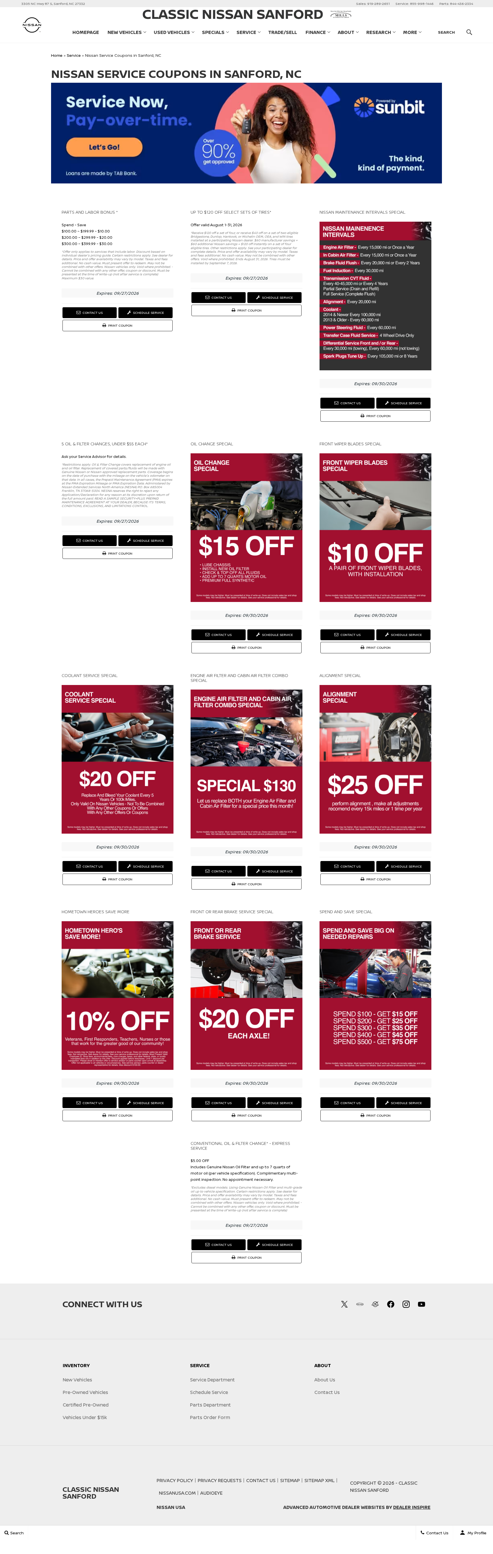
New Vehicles (125, 32)
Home (56, 55)
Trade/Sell (282, 32)
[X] (344, 1304)
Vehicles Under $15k (85, 1417)
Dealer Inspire (412, 1507)
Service (246, 32)
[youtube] (421, 1304)
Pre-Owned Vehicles (85, 1392)
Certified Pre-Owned (86, 1405)
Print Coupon (121, 327)
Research (378, 32)
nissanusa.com (177, 1493)
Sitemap (290, 1480)
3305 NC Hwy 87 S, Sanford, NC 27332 (53, 3)
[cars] (359, 1304)
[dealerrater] (375, 1304)
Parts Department (210, 1405)
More (410, 33)
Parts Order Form (210, 1417)
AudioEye (211, 1493)
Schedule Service (148, 312)
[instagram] (406, 1304)
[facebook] (390, 1304)
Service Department (212, 1380)
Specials (213, 32)
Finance (316, 32)
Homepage (85, 32)
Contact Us (92, 312)
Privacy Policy (175, 1480)
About (346, 32)
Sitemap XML (319, 1480)
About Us (324, 1380)
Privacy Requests (220, 1480)
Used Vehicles (172, 32)
